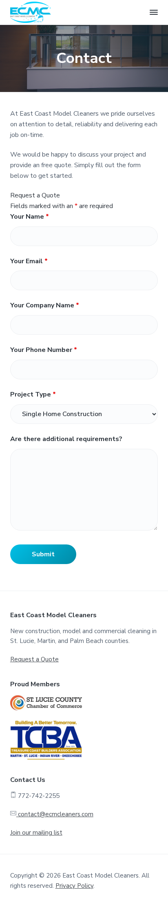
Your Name (29, 216)
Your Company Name (44, 305)
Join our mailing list (36, 833)
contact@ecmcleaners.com (54, 814)
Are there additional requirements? (66, 438)
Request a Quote (34, 659)
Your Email (29, 261)
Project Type (33, 394)
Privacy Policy (74, 886)
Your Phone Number (43, 349)
